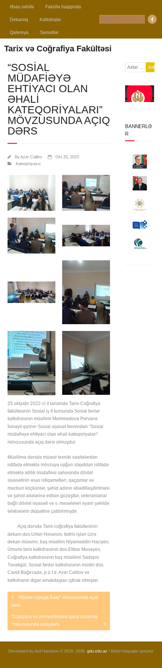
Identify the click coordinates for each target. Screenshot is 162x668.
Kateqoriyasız (28, 163)
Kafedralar (50, 19)
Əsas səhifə (22, 6)
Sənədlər (49, 32)
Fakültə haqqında (63, 6)
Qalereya (19, 32)
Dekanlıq (19, 19)
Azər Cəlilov (31, 157)
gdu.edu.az (97, 651)
